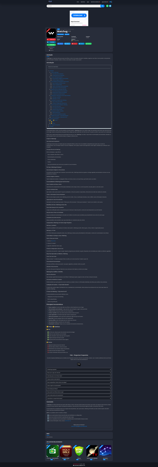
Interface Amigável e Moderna (56, 80)
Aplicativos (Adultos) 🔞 (95, 1)
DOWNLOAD (52, 39)
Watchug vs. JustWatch (55, 97)
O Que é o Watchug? (53, 72)
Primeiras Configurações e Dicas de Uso (58, 103)
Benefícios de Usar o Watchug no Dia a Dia (57, 89)
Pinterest (75, 43)
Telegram (82, 43)
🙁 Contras (52, 123)
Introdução (51, 70)
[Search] (102, 6)
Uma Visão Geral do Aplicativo (56, 73)
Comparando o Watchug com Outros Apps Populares (59, 95)
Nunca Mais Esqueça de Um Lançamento (58, 90)
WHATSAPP (52, 44)
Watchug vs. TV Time (55, 98)
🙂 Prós (51, 121)
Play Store (53, 240)
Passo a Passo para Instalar (56, 101)
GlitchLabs (59, 37)
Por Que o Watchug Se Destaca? (56, 76)
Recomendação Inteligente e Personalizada (59, 78)
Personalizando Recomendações (57, 107)
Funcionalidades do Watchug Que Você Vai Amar (59, 81)
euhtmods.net (68, 420)
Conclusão (50, 126)
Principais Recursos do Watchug (57, 75)
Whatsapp (89, 43)
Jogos (88, 1)
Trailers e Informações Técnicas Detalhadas (59, 86)
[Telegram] (110, 6)
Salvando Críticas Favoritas (56, 109)
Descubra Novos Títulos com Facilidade (58, 92)
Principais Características (53, 118)
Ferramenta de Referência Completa (58, 114)
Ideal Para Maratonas (55, 112)
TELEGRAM (52, 42)
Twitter (68, 43)
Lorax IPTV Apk (74, 426)
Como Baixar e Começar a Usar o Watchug (57, 100)
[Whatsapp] (107, 6)
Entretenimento (71, 29)
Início (78, 1)
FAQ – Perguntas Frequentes (54, 124)
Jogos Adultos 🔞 (105, 1)
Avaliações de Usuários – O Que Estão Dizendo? (58, 115)
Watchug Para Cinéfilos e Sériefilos (56, 110)
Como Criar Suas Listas (55, 106)
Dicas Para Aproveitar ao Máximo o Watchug (58, 104)
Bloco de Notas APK (83, 426)
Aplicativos (83, 1)
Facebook (60, 43)
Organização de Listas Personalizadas (58, 87)
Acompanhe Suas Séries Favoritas (57, 93)
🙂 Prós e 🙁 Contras (52, 120)
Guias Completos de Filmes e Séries (57, 83)
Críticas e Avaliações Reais (56, 84)
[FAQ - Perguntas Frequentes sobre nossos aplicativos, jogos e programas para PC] (79, 366)
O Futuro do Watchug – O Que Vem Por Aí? (58, 117)
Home (61, 29)
